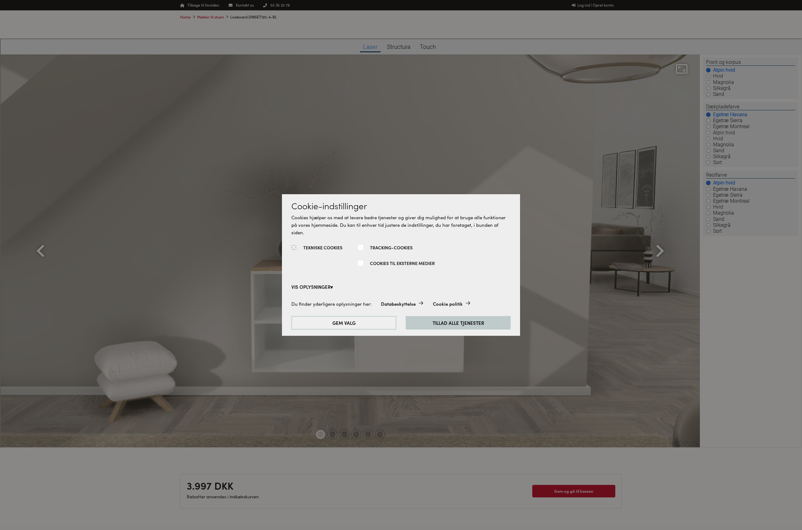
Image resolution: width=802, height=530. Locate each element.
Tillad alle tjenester (458, 323)
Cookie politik (448, 303)
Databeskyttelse (398, 303)
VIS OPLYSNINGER (311, 287)
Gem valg (344, 323)
